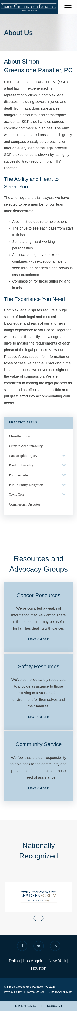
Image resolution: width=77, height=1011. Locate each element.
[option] (38, 897)
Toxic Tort (16, 494)
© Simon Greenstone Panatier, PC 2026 (30, 986)
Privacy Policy (13, 991)
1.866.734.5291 (25, 1005)
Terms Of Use (36, 991)
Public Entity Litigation (26, 485)
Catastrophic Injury (23, 456)
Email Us (54, 1005)
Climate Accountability (26, 446)
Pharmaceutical (20, 475)
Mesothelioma (19, 436)
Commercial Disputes (24, 504)
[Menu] (68, 8)
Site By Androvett (60, 991)
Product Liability (21, 465)
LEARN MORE (38, 639)
